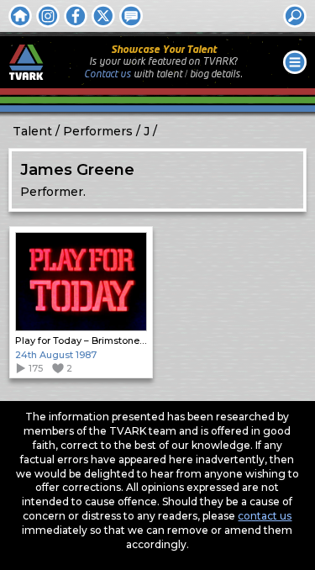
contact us (264, 515)
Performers (98, 131)
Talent (32, 131)
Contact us (107, 74)
